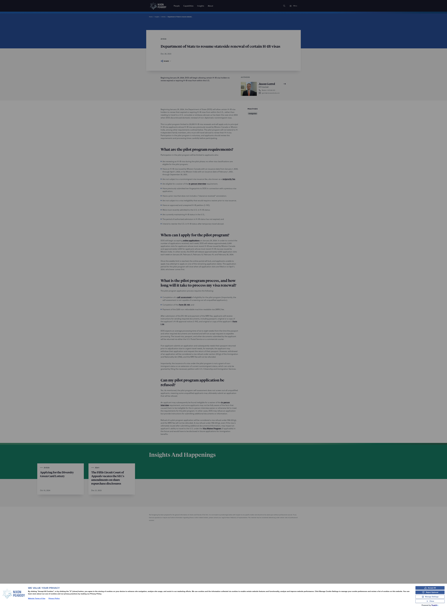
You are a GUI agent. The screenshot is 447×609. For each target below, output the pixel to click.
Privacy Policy (54, 598)
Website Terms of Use (36, 598)
